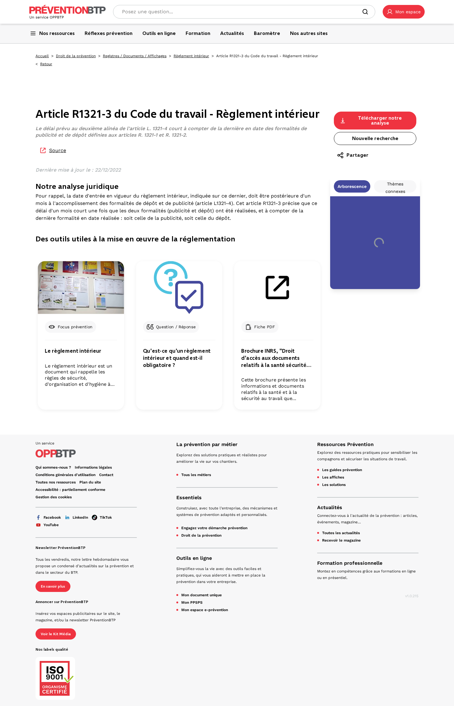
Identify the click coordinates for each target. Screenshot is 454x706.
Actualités (329, 507)
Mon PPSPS (192, 602)
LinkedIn (80, 517)
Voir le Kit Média (56, 634)
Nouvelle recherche (375, 138)
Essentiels (189, 497)
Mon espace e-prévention (204, 610)
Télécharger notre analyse (380, 120)
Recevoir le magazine (341, 540)
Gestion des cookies (54, 497)
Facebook (52, 517)
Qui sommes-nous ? (53, 467)
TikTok (106, 517)
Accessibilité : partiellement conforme (70, 489)
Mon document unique (201, 595)
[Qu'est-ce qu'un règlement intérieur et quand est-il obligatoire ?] (179, 287)
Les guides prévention (342, 470)
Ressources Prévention (345, 444)
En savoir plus (53, 586)
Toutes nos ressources (56, 482)
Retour (46, 64)
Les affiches (333, 477)
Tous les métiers (196, 475)
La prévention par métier (207, 444)
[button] (404, 12)
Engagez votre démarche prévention (214, 528)
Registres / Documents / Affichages (134, 56)
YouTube (51, 525)
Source (57, 150)
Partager (357, 155)
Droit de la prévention (76, 56)
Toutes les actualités (341, 533)
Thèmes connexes (395, 187)
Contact (106, 475)
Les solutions (334, 485)
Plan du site (90, 482)
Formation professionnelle (349, 563)
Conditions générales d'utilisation (65, 475)
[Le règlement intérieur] (81, 287)
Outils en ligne (194, 558)
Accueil (42, 56)
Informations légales (93, 467)
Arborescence (352, 186)
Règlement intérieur (191, 56)
